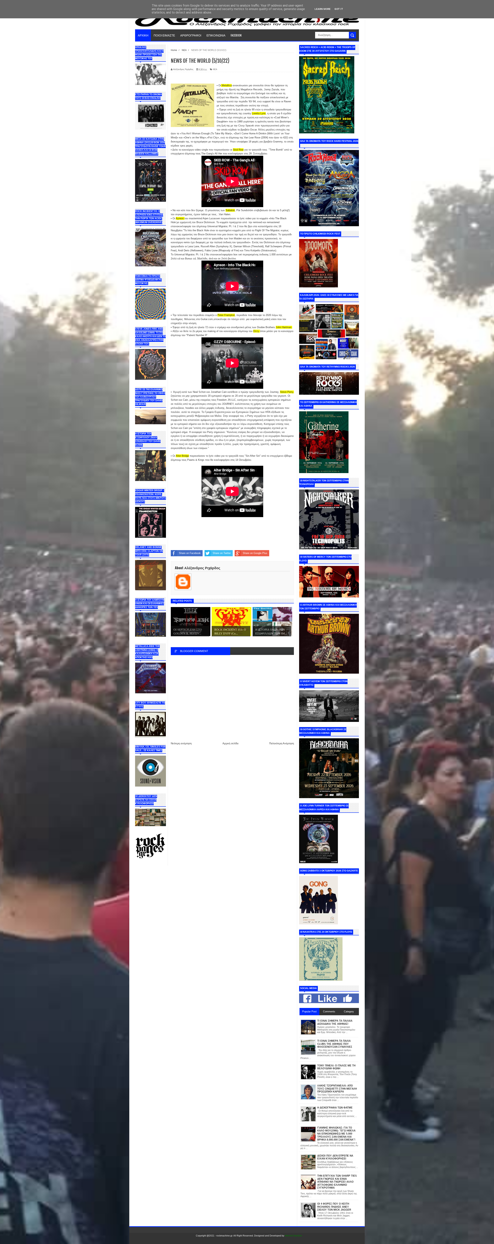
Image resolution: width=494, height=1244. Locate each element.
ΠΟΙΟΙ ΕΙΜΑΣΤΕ (164, 35)
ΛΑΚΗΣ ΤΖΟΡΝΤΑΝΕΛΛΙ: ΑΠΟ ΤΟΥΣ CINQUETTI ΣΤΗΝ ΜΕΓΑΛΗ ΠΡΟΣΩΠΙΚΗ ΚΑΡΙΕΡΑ (337, 1088)
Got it (338, 9)
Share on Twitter (222, 553)
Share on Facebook (190, 553)
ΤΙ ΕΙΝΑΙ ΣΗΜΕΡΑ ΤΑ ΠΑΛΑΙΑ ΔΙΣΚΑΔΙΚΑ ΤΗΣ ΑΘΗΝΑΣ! (334, 1022)
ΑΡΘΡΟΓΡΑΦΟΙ (190, 35)
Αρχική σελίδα (230, 743)
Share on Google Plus (255, 553)
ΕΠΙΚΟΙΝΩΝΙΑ (215, 35)
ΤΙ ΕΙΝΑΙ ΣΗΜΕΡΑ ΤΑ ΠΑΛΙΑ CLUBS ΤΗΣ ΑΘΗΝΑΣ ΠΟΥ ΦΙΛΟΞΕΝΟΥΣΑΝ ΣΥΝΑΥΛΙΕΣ (334, 1043)
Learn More (323, 9)
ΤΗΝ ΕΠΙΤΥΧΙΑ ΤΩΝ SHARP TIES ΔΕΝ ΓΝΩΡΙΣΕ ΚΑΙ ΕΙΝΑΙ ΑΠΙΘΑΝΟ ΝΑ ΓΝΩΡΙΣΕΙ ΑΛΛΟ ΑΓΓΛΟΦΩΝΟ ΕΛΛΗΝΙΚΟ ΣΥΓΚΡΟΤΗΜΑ (337, 1181)
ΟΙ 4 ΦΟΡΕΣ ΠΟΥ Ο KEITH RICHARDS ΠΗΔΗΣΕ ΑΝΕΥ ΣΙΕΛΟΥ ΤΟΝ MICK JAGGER (334, 1206)
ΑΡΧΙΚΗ (143, 35)
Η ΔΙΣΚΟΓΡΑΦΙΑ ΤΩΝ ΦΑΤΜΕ (335, 1107)
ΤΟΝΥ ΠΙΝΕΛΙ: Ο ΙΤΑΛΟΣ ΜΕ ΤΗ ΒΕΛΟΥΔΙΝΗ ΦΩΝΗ (336, 1067)
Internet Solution (293, 1235)
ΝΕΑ (215, 69)
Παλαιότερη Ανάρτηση (281, 743)
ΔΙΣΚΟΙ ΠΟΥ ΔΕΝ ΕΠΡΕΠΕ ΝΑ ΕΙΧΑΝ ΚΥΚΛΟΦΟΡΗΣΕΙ (335, 1157)
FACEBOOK (236, 35)
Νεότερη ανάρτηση (181, 743)
